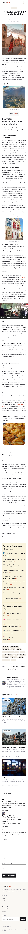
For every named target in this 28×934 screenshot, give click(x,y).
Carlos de (6, 2)
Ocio (16, 654)
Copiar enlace (17, 669)
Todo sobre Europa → (21, 694)
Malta (4, 654)
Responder (5, 810)
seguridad (14, 657)
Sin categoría (5, 908)
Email (9, 669)
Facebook (23, 666)
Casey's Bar (6, 649)
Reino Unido (5, 906)
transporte (6, 659)
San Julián (5, 657)
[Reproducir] (2, 317)
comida (19, 649)
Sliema (21, 657)
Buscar (23, 919)
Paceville (22, 654)
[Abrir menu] (24, 2)
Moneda (10, 654)
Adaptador (6, 646)
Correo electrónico (7, 863)
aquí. (15, 567)
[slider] (13, 317)
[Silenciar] (24, 317)
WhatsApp (15, 666)
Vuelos (13, 659)
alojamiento (14, 646)
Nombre (4, 858)
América (4, 911)
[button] (14, 311)
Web (3, 869)
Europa (14, 7)
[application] (14, 311)
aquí (8, 556)
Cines (12, 649)
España (3, 901)
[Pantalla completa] (26, 317)
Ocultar (15, 113)
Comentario (5, 839)
